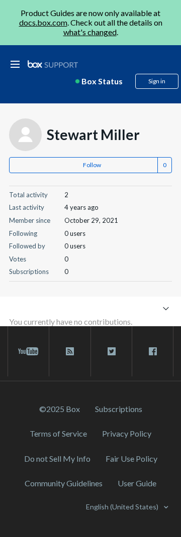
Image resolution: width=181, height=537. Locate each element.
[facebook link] (152, 351)
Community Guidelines (64, 483)
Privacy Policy (126, 433)
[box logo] (53, 64)
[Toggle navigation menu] (165, 308)
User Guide (137, 483)
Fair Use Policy (131, 458)
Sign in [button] (156, 81)
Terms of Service (58, 433)
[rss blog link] (69, 351)
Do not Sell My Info (57, 458)
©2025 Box (59, 409)
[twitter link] (111, 351)
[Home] (53, 64)
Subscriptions (118, 409)
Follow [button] (92, 165)
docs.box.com (43, 22)
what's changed (90, 32)
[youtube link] (28, 351)
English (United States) (123, 506)
